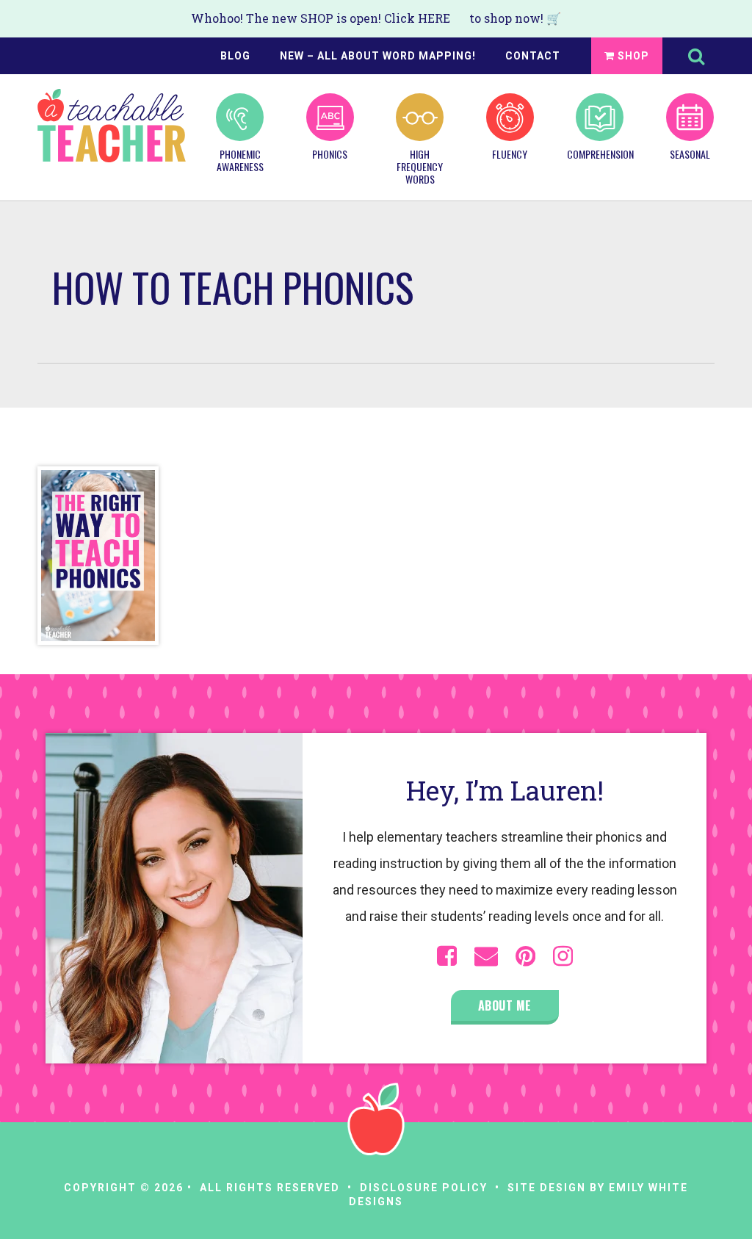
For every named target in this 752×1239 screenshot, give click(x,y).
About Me (505, 1005)
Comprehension (600, 153)
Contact (532, 56)
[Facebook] (447, 956)
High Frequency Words (420, 165)
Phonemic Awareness (240, 159)
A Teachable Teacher (111, 125)
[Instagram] (563, 956)
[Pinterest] (525, 956)
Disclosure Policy (424, 1187)
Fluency (509, 153)
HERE (434, 18)
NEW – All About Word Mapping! (378, 56)
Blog (235, 56)
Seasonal (690, 153)
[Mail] (486, 956)
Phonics (329, 153)
